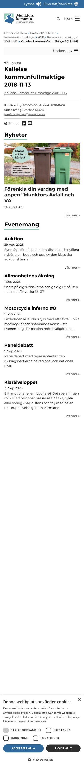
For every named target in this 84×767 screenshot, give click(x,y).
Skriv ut (13, 123)
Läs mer (72, 267)
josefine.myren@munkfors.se (24, 114)
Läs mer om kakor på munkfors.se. (25, 721)
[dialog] (42, 731)
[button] (42, 759)
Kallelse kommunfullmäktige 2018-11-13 (35, 93)
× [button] (79, 699)
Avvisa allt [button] (63, 748)
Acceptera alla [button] (23, 748)
